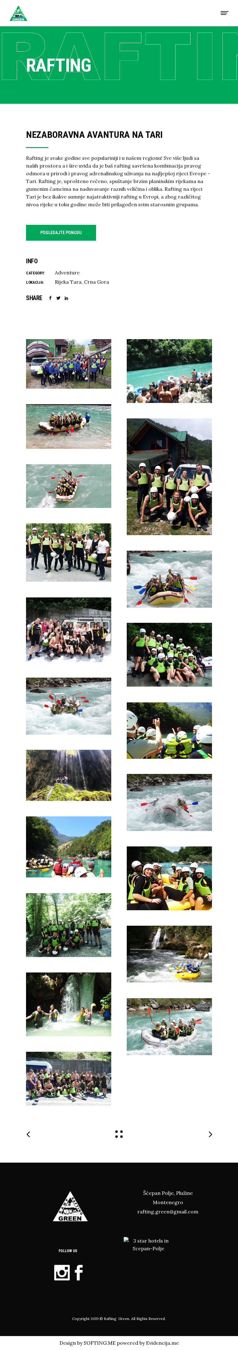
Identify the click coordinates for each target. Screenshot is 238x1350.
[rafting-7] (68, 925)
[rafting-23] (68, 706)
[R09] (169, 476)
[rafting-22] (169, 579)
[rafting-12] (169, 878)
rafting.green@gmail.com (167, 1211)
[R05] (68, 775)
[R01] (68, 486)
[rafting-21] (169, 1026)
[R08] (68, 426)
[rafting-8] (68, 629)
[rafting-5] (169, 371)
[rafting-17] (169, 954)
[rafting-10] (169, 655)
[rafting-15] (68, 846)
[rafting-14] (169, 730)
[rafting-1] (68, 1079)
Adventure (67, 272)
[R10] (68, 552)
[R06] (68, 364)
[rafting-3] (68, 1004)
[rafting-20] (169, 802)
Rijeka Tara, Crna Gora (82, 282)
